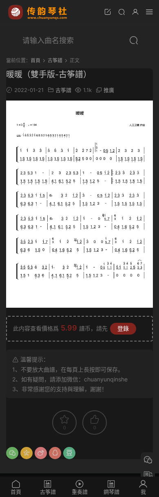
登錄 (123, 328)
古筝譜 (63, 90)
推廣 (109, 90)
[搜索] (121, 12)
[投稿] (107, 12)
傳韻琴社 (38, 12)
